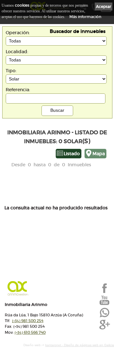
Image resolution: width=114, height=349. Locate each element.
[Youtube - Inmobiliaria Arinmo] (104, 304)
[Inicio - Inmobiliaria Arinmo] (45, 288)
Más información (85, 16)
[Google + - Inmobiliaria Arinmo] (104, 328)
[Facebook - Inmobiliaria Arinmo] (104, 292)
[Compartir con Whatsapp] (104, 316)
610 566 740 (30, 332)
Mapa (98, 153)
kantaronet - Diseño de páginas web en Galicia (79, 345)
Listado (72, 153)
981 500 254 (27, 320)
